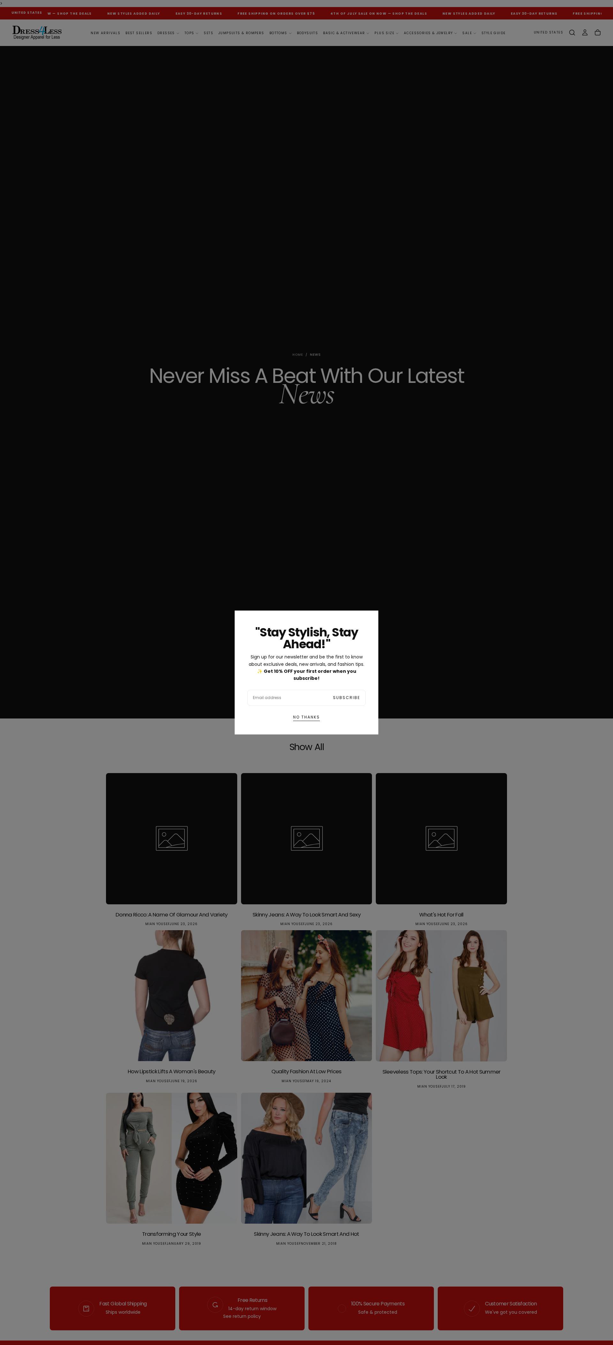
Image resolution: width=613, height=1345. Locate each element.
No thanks (306, 717)
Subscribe (346, 697)
